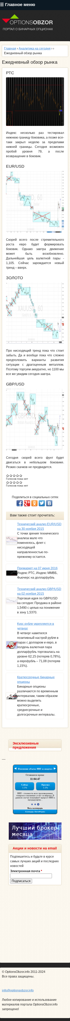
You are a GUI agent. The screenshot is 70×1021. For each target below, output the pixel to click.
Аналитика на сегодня (35, 48)
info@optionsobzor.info (18, 990)
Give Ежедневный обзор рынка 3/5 (14, 475)
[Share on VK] (49, 503)
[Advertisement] (35, 924)
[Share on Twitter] (42, 503)
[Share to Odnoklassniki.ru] (34, 503)
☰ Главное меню (17, 4)
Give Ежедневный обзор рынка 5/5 (21, 475)
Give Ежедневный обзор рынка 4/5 (17, 475)
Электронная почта (26, 871)
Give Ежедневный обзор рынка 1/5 (7, 475)
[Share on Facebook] (20, 503)
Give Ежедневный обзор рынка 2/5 (11, 475)
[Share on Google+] (27, 503)
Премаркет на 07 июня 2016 (37, 568)
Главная (10, 48)
